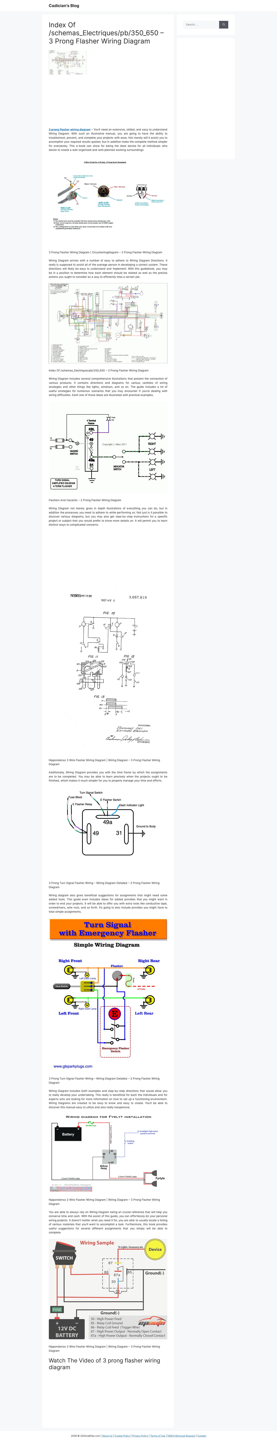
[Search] (223, 25)
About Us (107, 1435)
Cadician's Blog (64, 5)
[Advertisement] (108, 102)
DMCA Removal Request (181, 1435)
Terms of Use (157, 1435)
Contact (201, 1435)
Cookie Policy (122, 1435)
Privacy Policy (140, 1435)
